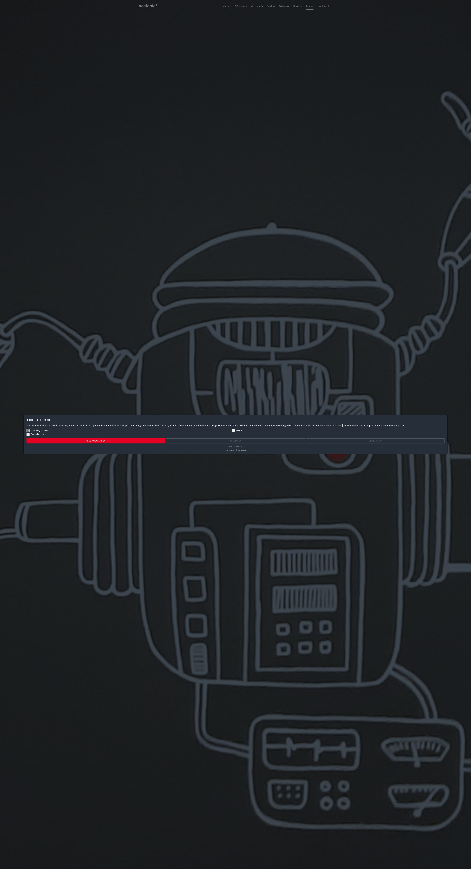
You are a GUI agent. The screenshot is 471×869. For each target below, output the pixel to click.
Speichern (375, 441)
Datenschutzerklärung (331, 425)
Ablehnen (236, 441)
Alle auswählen (96, 441)
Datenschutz (241, 450)
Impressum (229, 450)
